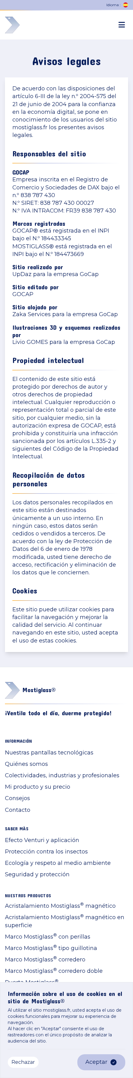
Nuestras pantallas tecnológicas (49, 752)
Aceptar (96, 1062)
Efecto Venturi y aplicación (42, 840)
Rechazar (23, 1062)
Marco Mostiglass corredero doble (54, 970)
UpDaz (22, 274)
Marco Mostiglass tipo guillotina (51, 948)
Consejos (17, 798)
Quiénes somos (26, 764)
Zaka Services (31, 314)
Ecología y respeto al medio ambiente (58, 863)
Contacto (17, 810)
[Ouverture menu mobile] (121, 25)
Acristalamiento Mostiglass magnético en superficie (64, 921)
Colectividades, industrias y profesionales (62, 775)
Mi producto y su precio (37, 786)
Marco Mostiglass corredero (45, 959)
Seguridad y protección (37, 874)
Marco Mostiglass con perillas (47, 936)
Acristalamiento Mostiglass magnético (60, 905)
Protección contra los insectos (46, 851)
